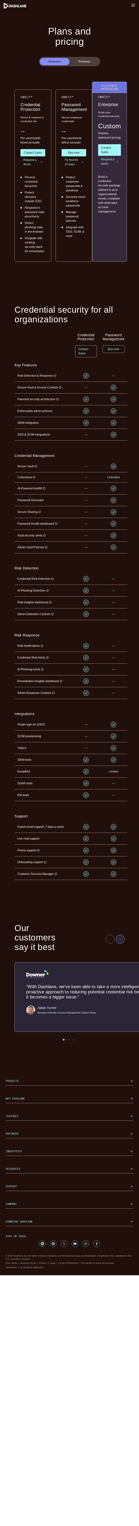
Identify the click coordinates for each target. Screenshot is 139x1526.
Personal (84, 61)
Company (11, 1204)
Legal (53, 1263)
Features (12, 1116)
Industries (14, 1151)
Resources (13, 1168)
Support (11, 1186)
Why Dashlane (15, 1098)
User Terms (11, 1263)
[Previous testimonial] (110, 939)
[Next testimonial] (120, 939)
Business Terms (28, 1263)
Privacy (43, 1263)
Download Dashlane (19, 1221)
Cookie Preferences (68, 1263)
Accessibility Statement (31, 1267)
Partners (12, 1133)
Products (12, 1080)
